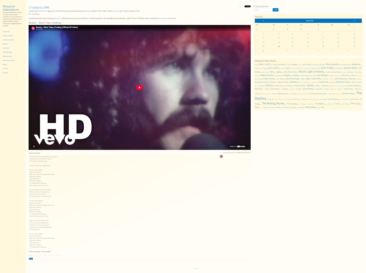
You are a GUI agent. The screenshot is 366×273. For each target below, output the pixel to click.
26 (292, 46)
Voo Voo (292, 107)
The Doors (304, 99)
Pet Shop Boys (278, 86)
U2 (261, 107)
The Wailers (319, 103)
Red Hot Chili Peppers (354, 86)
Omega (359, 82)
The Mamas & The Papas (313, 99)
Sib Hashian (42, 11)
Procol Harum (299, 85)
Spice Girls (339, 89)
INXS (314, 75)
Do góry (196, 268)
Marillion (273, 82)
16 (354, 38)
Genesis (296, 75)
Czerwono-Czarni (315, 68)
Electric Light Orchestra (311, 71)
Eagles (278, 72)
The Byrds (270, 99)
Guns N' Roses (304, 75)
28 (323, 46)
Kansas (359, 75)
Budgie (264, 68)
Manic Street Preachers (261, 82)
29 (338, 46)
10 (263, 38)
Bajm (300, 64)
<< (263, 21)
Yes (322, 107)
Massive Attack (283, 82)
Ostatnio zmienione (8, 40)
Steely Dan (358, 89)
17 (263, 42)
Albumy (5, 64)
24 (263, 46)
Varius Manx (285, 107)
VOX (297, 107)
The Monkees (322, 99)
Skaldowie (325, 89)
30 (354, 46)
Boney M (349, 64)
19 (292, 42)
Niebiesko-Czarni (343, 82)
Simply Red (318, 89)
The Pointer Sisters (344, 99)
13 (307, 38)
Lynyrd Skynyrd (340, 78)
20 (307, 42)
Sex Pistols (298, 89)
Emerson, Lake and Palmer (333, 72)
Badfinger (294, 64)
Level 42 (331, 79)
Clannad (293, 68)
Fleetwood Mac (267, 75)
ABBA (261, 64)
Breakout (356, 64)
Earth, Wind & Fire (289, 72)
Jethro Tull (345, 75)
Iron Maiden (322, 75)
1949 (31, 258)
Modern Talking (314, 82)
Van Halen (277, 107)
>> (354, 21)
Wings (318, 107)
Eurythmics (349, 72)
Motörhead (323, 82)
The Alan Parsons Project (302, 93)
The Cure (296, 99)
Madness (359, 79)
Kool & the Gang (292, 78)
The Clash (281, 99)
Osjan (256, 86)
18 (279, 42)
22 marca (115, 11)
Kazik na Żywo (258, 79)
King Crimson (268, 78)
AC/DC (267, 64)
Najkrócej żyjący (7, 56)
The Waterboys (330, 104)
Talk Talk (273, 93)
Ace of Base (275, 64)
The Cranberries (288, 99)
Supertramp (257, 93)
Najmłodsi (6, 48)
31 (263, 51)
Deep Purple (327, 67)
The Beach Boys (347, 93)
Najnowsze (6, 31)
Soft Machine (333, 89)
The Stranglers (292, 104)
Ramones (344, 86)
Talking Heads (282, 93)
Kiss (277, 79)
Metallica (294, 81)
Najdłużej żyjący (7, 52)
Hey (311, 75)
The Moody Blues (332, 99)
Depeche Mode (350, 67)
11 (279, 38)
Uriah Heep (271, 107)
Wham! (301, 107)
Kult (307, 78)
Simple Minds (308, 88)
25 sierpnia (163, 18)
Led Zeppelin (325, 79)
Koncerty (5, 68)
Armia (288, 64)
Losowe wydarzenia (9, 60)
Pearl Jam (261, 86)
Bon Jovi (343, 64)
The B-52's (338, 93)
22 (338, 42)
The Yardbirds (345, 104)
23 (354, 42)
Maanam (352, 79)
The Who (337, 104)
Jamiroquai (336, 75)
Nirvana (354, 82)
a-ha (256, 64)
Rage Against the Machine (335, 86)
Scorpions (284, 89)
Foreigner (286, 75)
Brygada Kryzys (258, 68)
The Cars (275, 99)
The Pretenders (354, 99)
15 (338, 38)
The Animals (331, 93)
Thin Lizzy (355, 103)
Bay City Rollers (307, 64)
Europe (343, 72)
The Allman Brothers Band (317, 94)
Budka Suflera (273, 68)
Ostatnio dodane (8, 36)
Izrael (331, 75)
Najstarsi (5, 44)
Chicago (286, 68)
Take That (268, 93)
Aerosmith (282, 64)
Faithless (257, 75)
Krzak (302, 79)
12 (292, 38)
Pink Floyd (288, 86)
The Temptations (309, 104)
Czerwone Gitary (306, 68)
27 (307, 46)
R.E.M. (317, 86)
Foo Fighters (278, 75)
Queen (310, 85)
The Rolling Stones (273, 103)
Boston (87, 11)
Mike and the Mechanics (305, 82)
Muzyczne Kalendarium (11, 8)
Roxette (267, 89)
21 (323, 42)
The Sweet (302, 104)
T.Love (263, 93)
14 (323, 38)
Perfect (268, 85)
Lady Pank (316, 78)
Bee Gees (322, 64)
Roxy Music (275, 89)
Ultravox (265, 107)
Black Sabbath (332, 64)
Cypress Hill (298, 68)
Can (282, 68)
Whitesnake (310, 107)
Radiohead (324, 86)
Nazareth (332, 82)
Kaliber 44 (353, 75)
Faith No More (357, 72)
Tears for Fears (292, 93)
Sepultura (292, 89)
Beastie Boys (315, 64)
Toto (257, 107)
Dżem (272, 72)
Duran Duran (265, 72)
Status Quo (348, 89)
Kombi (282, 79)
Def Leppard (338, 68)
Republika (258, 89)
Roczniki (5, 73)
